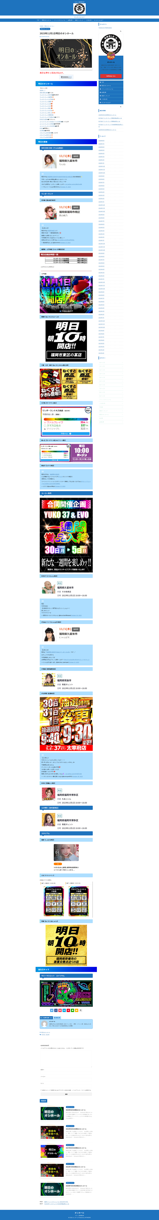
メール (43, 1076)
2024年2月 (101, 237)
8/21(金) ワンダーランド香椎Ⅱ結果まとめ (109, 121)
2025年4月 (101, 192)
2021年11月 (102, 324)
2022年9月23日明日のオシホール (76, 1129)
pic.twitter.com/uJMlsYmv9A (73, 184)
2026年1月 (101, 163)
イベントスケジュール (59, 20)
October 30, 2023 (76, 615)
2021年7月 (101, 337)
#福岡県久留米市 (54, 474)
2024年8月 (101, 218)
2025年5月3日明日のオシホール (76, 1110)
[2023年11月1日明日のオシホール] (64, 1010)
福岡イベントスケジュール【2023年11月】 (56, 1202)
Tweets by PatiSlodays (105, 27)
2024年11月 (102, 208)
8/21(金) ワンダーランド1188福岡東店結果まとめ (111, 125)
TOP (38, 20)
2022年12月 (102, 282)
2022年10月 (102, 288)
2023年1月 (101, 279)
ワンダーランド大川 (45, 106)
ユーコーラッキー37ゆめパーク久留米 (50, 121)
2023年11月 (102, 247)
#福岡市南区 (51, 230)
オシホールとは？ (79, 17)
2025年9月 (101, 176)
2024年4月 (101, 230)
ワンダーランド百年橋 (46, 95)
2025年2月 (101, 198)
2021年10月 (102, 327)
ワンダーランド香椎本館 (46, 115)
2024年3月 (101, 234)
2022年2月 (101, 314)
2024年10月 (102, 211)
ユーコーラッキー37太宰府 (47, 126)
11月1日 (43, 1034)
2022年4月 (101, 308)
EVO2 (41, 128)
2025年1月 (101, 201)
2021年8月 (101, 333)
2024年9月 (101, 214)
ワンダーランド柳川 (45, 108)
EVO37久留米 (43, 119)
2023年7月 (101, 259)
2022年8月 (101, 295)
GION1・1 (42, 90)
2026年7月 (101, 143)
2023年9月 (101, 253)
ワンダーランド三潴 (45, 104)
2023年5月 (101, 266)
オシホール (79, 1213)
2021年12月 (102, 321)
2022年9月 (101, 292)
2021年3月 (101, 350)
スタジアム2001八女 (45, 135)
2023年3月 (101, 272)
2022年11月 (102, 285)
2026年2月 (101, 160)
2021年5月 (101, 343)
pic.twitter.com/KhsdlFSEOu (66, 240)
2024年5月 (101, 227)
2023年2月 (101, 275)
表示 (70, 77)
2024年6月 (101, 224)
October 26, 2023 (78, 776)
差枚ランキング (79, 20)
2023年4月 (101, 269)
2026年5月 (101, 150)
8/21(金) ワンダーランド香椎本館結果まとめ (110, 118)
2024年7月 (101, 221)
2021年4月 (101, 346)
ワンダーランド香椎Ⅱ (46, 101)
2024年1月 (101, 240)
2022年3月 (101, 311)
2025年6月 (101, 185)
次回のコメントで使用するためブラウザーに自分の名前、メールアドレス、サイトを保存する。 (67, 1090)
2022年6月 (101, 301)
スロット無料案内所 (79, 1215)
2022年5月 (101, 304)
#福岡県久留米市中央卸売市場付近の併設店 (60, 177)
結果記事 (70, 20)
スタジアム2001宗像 (45, 137)
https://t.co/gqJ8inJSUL (71, 659)
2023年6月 (101, 263)
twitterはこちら (111, 76)
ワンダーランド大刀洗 (46, 110)
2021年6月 (101, 340)
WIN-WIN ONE (44, 92)
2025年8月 (101, 179)
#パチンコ (86, 659)
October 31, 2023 (66, 187)
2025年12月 (102, 166)
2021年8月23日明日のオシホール (76, 1148)
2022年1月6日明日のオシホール (75, 1167)
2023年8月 (101, 256)
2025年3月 (101, 195)
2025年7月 (101, 182)
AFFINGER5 (88, 1217)
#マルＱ (60, 476)
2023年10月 (102, 250)
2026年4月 (101, 153)
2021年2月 (101, 353)
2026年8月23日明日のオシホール (107, 115)
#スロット (80, 659)
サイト (42, 1083)
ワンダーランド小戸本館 (46, 99)
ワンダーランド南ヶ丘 (46, 112)
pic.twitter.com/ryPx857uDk (74, 774)
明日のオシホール (46, 20)
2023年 (47, 1034)
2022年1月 (101, 317)
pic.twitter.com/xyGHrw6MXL (51, 483)
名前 (42, 1069)
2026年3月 (101, 156)
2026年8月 (101, 140)
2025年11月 (102, 169)
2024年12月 (102, 205)
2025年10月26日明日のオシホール (76, 1186)
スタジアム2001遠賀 (45, 133)
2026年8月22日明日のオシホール (107, 129)
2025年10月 (102, 172)
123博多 (42, 130)
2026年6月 (101, 147)
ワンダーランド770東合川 (47, 117)
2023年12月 (102, 243)
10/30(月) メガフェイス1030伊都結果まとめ (56, 1204)
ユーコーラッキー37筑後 (47, 124)
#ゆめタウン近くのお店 (62, 652)
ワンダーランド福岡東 (46, 97)
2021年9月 (101, 330)
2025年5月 (101, 189)
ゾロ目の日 (89, 20)
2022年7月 (101, 298)
